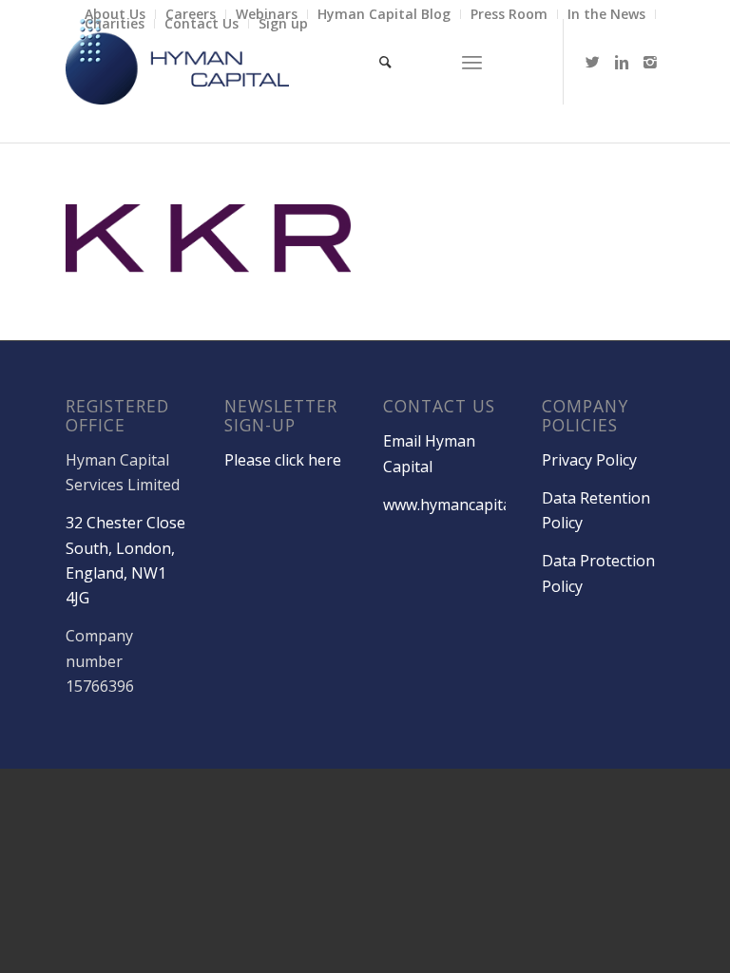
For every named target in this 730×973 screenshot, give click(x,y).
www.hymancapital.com (465, 504)
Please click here (282, 459)
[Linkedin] (621, 62)
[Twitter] (593, 62)
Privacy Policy (589, 459)
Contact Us (201, 23)
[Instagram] (650, 62)
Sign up (283, 23)
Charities (114, 23)
